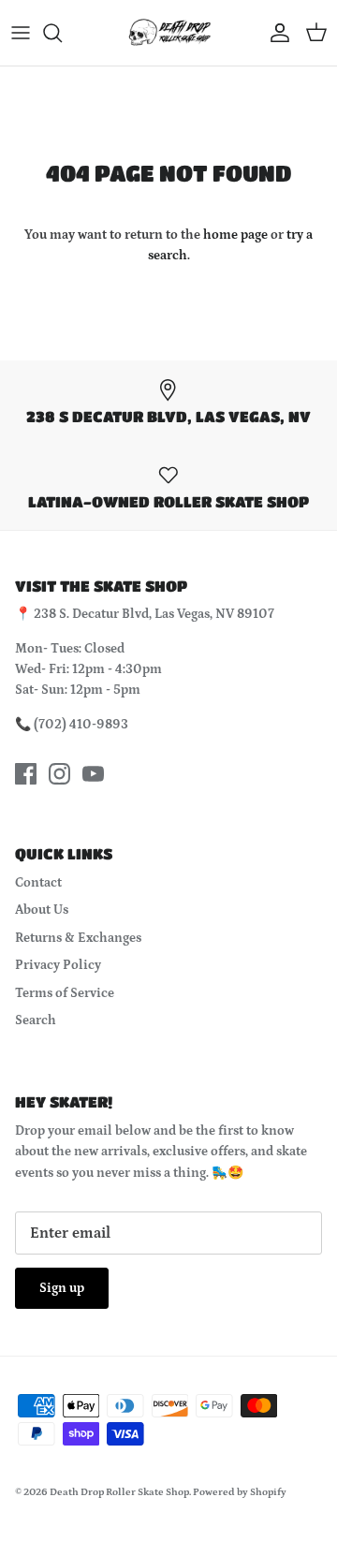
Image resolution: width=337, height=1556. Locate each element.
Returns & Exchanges (78, 938)
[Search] (61, 32)
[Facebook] (26, 774)
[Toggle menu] (20, 32)
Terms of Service (64, 993)
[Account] (275, 32)
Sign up (61, 1288)
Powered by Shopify (239, 1492)
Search (35, 1020)
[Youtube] (93, 774)
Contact (38, 882)
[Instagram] (59, 774)
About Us (41, 910)
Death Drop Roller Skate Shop (119, 1492)
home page (235, 235)
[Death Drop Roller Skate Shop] (168, 32)
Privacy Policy (58, 965)
